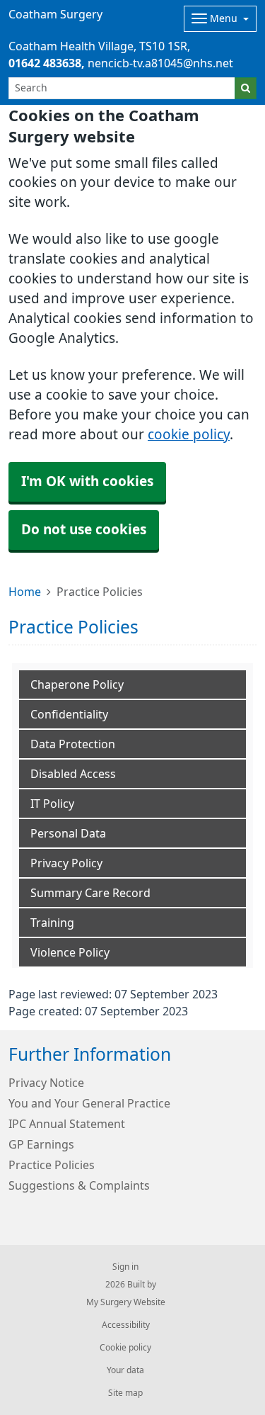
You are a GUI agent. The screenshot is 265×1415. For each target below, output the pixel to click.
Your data (125, 1370)
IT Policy (52, 803)
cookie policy (189, 434)
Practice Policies (51, 1165)
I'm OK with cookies (87, 481)
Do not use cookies (83, 529)
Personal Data (68, 833)
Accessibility (126, 1325)
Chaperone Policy (77, 684)
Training (52, 922)
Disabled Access (73, 773)
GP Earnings (41, 1144)
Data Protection (72, 744)
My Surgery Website (125, 1302)
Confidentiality (69, 714)
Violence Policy (70, 952)
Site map (125, 1393)
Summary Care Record (90, 892)
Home (24, 591)
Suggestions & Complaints (79, 1185)
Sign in (125, 1267)
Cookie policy (125, 1347)
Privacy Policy (66, 863)
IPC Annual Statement (66, 1123)
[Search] (246, 88)
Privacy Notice (46, 1082)
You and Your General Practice (89, 1103)
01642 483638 (44, 63)
